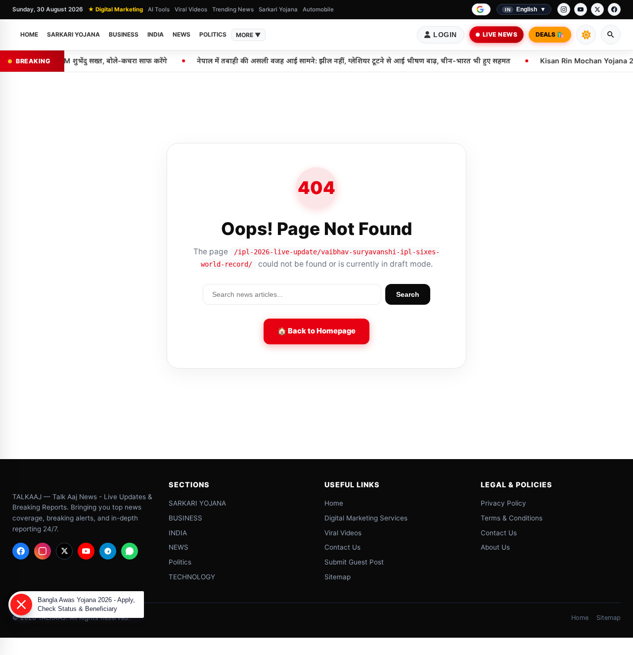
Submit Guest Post (354, 562)
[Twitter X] (64, 551)
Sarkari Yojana (278, 9)
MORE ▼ (248, 35)
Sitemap (337, 577)
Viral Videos (191, 9)
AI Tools (159, 9)
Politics (212, 34)
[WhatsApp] (129, 551)
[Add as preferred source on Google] (481, 9)
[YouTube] (580, 9)
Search (407, 294)
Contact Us (342, 547)
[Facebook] (614, 9)
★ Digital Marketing (115, 9)
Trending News (233, 9)
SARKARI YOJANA (73, 34)
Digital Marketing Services (365, 518)
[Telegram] (107, 551)
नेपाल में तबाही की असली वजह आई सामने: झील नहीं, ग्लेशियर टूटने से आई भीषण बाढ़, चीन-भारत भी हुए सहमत (325, 60)
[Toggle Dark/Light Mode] (586, 35)
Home (333, 503)
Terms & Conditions (512, 518)
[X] (597, 9)
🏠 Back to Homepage (316, 331)
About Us (495, 547)
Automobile (318, 9)
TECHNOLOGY (191, 577)
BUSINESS (123, 34)
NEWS (181, 34)
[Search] (611, 35)
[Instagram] (563, 9)
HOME (29, 34)
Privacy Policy (503, 503)
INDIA (155, 34)
